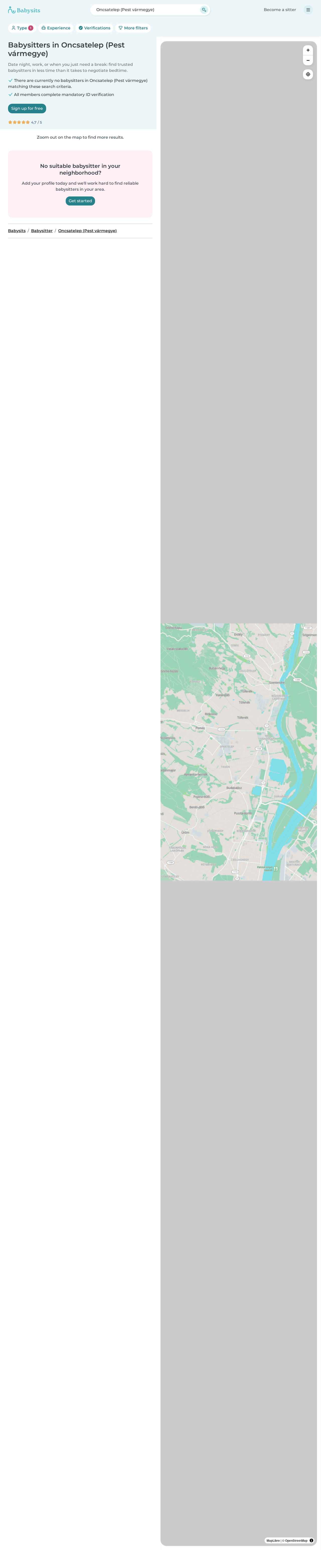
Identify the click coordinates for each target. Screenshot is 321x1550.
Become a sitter (280, 9)
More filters (135, 28)
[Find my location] (308, 74)
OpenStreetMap (296, 1540)
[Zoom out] (308, 60)
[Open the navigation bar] (308, 10)
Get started (80, 200)
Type (23, 28)
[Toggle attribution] (311, 1540)
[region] (238, 793)
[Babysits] (24, 10)
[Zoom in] (308, 50)
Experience (58, 28)
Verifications (96, 28)
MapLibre (273, 1540)
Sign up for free (27, 108)
